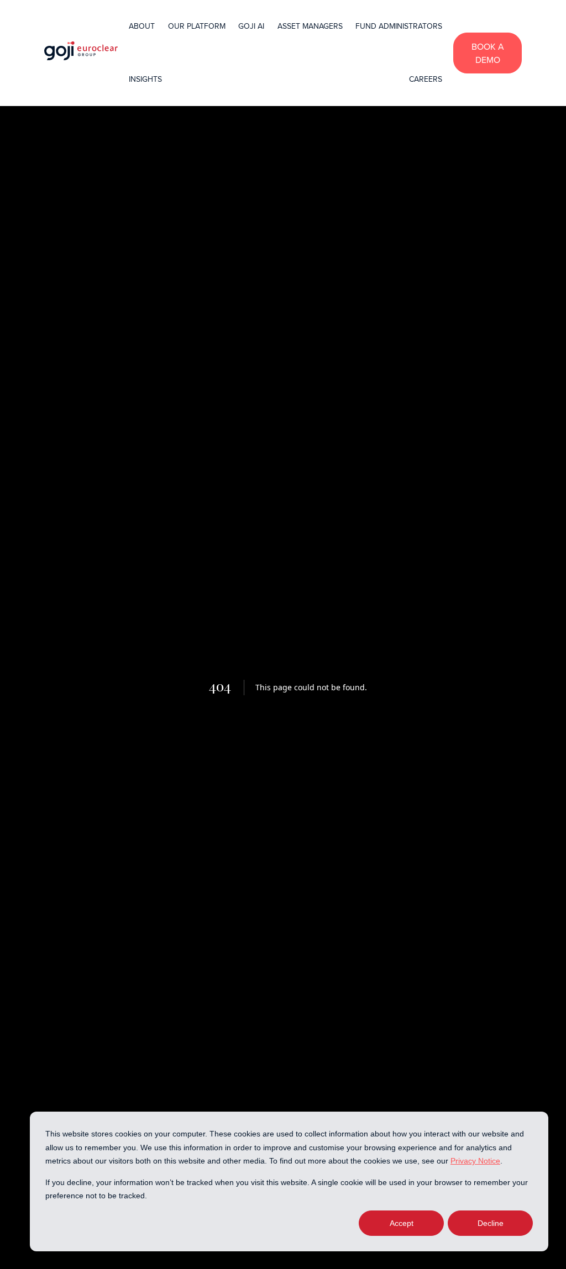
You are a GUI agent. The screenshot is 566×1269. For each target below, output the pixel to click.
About (142, 25)
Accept (401, 1223)
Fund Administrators (398, 25)
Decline (491, 1223)
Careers (425, 78)
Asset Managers (310, 25)
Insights (145, 78)
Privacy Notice (475, 1160)
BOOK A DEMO (487, 53)
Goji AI (251, 25)
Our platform (197, 25)
